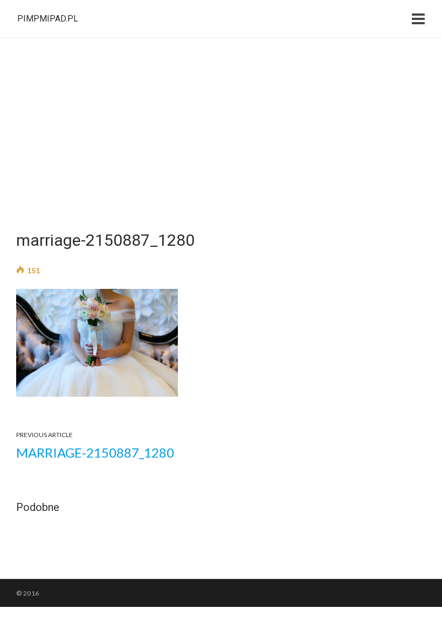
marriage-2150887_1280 (95, 452)
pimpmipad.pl (47, 18)
